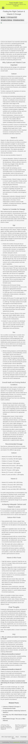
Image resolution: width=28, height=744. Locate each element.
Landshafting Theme (7, 742)
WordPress (23, 742)
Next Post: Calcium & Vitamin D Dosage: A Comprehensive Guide (20, 727)
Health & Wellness (7, 20)
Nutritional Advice (19, 20)
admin (3, 17)
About (17, 736)
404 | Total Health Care (7, 736)
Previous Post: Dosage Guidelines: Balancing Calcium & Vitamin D (6, 727)
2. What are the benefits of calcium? (11, 654)
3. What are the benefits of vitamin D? (11, 669)
